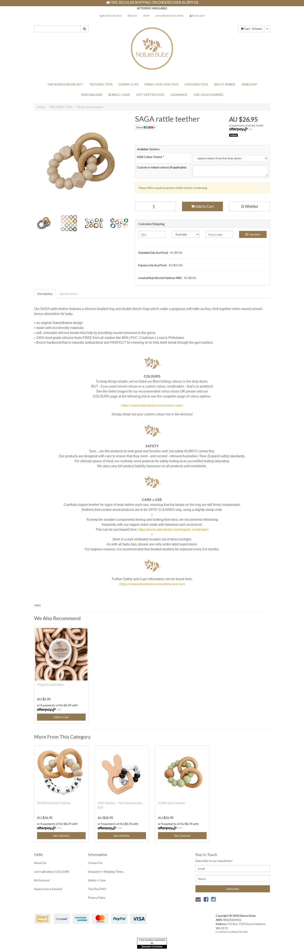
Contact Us (95, 863)
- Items (253, 28)
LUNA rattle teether (172, 803)
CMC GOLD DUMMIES (208, 94)
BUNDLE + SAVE (119, 94)
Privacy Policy (96, 897)
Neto (245, 931)
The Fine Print (97, 889)
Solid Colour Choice (150, 156)
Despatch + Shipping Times (105, 871)
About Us (132, 15)
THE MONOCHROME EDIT (65, 84)
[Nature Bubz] (152, 47)
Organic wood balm (50, 684)
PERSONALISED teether (54, 803)
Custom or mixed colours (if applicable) (161, 167)
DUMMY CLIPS (128, 84)
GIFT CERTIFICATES (150, 94)
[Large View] (43, 223)
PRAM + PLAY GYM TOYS (161, 84)
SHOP (146, 15)
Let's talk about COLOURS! (52, 871)
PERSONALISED (91, 94)
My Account (42, 880)
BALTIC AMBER (224, 84)
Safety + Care (97, 880)
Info (250, 129)
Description (45, 293)
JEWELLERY (249, 84)
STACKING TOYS (196, 84)
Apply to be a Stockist (110, 15)
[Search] (84, 28)
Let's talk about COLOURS (169, 15)
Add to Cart (204, 206)
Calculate (254, 234)
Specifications (69, 293)
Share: (140, 127)
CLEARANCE (178, 94)
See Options (61, 835)
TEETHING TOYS (101, 84)
